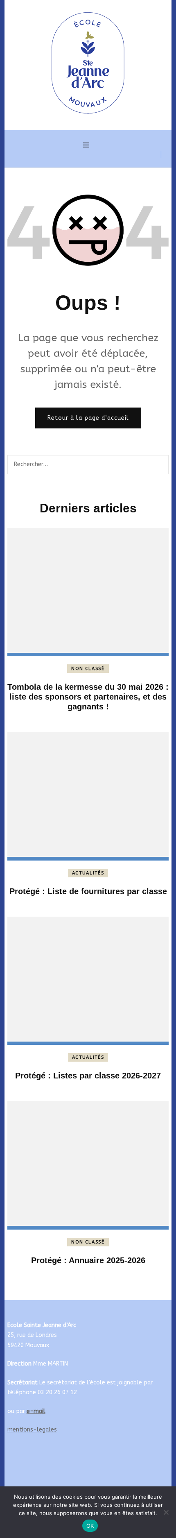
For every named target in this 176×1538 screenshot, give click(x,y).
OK (90, 1525)
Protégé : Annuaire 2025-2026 (88, 1260)
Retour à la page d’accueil (88, 418)
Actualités (88, 873)
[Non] (166, 1512)
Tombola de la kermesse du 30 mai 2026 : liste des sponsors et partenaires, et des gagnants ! (88, 696)
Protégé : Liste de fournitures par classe (88, 891)
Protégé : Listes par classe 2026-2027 (88, 1075)
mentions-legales (32, 1429)
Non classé (88, 668)
